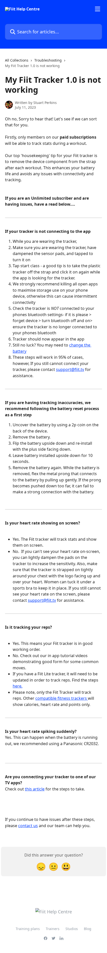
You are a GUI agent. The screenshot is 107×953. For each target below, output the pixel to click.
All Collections (16, 60)
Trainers (52, 928)
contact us (28, 825)
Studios (71, 928)
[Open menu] (97, 9)
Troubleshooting (48, 60)
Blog (87, 928)
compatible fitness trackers (61, 698)
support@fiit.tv (70, 369)
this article (35, 789)
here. (17, 686)
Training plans (28, 928)
